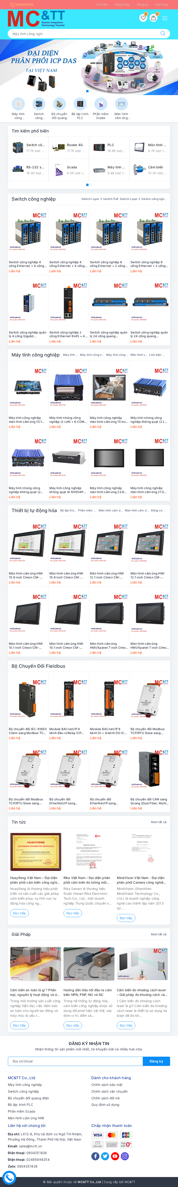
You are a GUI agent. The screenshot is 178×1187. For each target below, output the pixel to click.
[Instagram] (125, 1156)
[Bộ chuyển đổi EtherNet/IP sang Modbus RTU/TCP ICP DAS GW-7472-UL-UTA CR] (68, 769)
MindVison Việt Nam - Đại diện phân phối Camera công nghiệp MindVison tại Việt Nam (141, 880)
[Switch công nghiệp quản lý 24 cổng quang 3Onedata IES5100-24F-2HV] (109, 302)
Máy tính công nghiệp (36, 355)
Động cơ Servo (158, 510)
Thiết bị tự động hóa (34, 510)
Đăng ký (142, 4)
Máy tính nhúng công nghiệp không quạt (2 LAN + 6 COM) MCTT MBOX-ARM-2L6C (149, 420)
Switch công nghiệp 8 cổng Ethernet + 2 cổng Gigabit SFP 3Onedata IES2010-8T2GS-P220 (107, 264)
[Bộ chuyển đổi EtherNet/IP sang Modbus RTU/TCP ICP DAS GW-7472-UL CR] (109, 769)
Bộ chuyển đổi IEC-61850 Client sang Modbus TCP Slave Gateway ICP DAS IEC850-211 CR (28, 731)
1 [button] (84, 91)
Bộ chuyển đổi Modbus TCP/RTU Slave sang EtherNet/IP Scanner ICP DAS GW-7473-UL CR (27, 801)
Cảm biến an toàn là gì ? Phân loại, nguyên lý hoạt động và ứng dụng (35, 992)
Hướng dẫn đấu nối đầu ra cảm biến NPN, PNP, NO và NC (88, 992)
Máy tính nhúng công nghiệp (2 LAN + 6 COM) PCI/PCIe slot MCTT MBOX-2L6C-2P (67, 420)
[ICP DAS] (89, 67)
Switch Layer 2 (130, 199)
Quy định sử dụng (105, 1105)
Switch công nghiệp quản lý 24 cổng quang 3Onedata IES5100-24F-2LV (149, 334)
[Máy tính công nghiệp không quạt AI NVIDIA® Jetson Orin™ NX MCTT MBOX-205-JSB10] (68, 458)
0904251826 (24, 4)
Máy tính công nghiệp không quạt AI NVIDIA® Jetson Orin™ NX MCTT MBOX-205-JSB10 (66, 490)
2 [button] (87, 91)
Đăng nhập (122, 4)
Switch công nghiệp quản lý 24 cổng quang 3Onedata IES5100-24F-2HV (108, 334)
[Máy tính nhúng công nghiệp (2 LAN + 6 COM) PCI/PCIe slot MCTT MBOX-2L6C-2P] (68, 388)
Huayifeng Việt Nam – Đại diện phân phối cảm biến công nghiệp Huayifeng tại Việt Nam (35, 880)
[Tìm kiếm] (163, 33)
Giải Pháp (21, 934)
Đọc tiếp (19, 913)
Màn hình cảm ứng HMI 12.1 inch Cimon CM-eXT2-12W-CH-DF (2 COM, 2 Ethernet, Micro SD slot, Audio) (107, 575)
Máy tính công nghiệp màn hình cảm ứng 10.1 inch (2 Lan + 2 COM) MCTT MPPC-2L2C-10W (27, 420)
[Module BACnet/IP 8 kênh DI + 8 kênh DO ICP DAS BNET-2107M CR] (109, 699)
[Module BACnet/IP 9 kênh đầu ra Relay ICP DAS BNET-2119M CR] (68, 699)
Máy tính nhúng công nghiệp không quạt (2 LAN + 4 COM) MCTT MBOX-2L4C (25, 490)
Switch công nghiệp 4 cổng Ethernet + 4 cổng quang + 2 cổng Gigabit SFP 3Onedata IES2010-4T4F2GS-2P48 (67, 264)
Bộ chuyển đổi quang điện (28, 1098)
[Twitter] (105, 1156)
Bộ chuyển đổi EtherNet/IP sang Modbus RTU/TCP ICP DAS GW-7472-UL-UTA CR (66, 801)
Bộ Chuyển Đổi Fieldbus (38, 666)
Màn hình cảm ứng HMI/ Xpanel (111, 510)
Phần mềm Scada (21, 1111)
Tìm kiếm (101, 4)
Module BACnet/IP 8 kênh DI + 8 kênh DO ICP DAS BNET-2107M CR (108, 731)
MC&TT (130, 1182)
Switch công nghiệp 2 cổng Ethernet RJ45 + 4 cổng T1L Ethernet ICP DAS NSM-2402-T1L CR (67, 334)
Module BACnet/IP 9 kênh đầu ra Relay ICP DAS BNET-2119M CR (65, 731)
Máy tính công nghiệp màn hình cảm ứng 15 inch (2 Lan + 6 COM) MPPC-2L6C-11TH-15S (109, 420)
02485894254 (38, 1159)
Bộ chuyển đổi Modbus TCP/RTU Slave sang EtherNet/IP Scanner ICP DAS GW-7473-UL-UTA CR (148, 731)
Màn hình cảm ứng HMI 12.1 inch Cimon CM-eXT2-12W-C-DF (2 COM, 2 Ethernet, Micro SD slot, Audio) (149, 575)
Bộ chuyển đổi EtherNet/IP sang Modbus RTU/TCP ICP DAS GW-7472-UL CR (106, 801)
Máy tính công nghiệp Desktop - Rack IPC (117, 354)
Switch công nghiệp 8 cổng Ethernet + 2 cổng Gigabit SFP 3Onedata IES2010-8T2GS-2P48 (148, 264)
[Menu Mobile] (166, 17)
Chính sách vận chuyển (109, 1091)
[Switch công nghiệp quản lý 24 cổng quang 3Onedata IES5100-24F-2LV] (149, 302)
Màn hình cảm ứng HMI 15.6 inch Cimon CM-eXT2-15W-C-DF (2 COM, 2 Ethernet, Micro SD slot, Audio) (68, 575)
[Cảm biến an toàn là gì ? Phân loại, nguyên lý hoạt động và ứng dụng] (35, 964)
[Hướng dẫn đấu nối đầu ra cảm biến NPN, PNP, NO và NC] (89, 964)
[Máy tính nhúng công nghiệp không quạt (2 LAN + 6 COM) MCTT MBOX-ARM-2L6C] (149, 388)
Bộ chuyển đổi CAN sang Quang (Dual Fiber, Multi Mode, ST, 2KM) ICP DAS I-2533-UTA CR (149, 801)
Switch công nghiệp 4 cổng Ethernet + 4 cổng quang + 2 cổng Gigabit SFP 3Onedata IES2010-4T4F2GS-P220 (26, 264)
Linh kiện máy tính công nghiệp (157, 354)
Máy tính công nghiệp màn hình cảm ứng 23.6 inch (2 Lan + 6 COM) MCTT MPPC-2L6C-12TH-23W (107, 490)
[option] (89, 67)
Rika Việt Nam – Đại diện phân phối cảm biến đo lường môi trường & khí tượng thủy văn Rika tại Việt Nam (87, 880)
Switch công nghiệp (34, 199)
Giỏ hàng (162, 4)
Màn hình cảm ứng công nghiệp (139, 354)
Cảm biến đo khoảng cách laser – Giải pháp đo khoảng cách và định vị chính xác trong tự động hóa (141, 992)
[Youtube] (115, 1156)
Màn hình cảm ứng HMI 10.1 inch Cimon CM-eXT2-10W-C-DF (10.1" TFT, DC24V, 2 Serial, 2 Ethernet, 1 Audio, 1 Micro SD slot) (68, 646)
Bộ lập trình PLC (68, 510)
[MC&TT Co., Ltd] (36, 18)
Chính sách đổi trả (105, 1098)
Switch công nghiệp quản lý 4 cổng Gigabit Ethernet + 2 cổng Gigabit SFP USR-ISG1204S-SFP (28, 334)
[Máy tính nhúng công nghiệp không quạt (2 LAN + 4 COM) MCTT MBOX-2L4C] (28, 458)
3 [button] (91, 91)
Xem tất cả (159, 822)
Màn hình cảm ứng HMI (26, 1118)
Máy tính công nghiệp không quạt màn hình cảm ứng (92, 354)
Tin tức (19, 822)
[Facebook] (95, 1156)
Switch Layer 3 (91, 199)
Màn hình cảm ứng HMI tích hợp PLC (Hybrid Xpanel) (137, 510)
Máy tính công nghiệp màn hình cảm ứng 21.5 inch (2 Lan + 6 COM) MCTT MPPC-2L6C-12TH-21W (149, 490)
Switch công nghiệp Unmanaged (153, 199)
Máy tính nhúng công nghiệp (71, 354)
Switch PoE (111, 199)
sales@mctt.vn (30, 1146)
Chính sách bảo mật (107, 1085)
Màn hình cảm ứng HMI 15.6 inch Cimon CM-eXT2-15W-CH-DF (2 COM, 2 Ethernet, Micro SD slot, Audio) (26, 575)
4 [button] (94, 91)
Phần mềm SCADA (87, 510)
